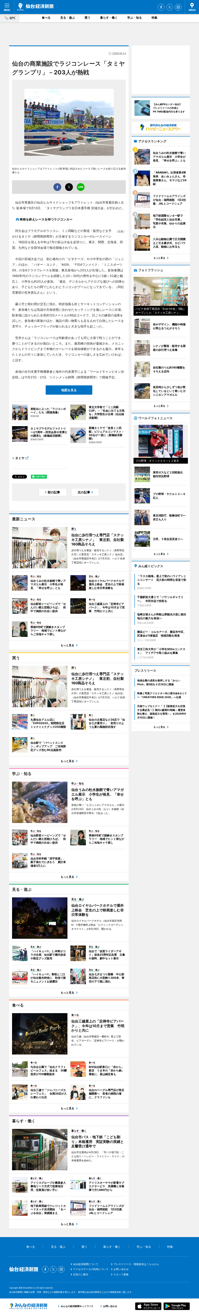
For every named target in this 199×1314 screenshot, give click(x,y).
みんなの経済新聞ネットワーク (28, 1306)
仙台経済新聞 (35, 7)
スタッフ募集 (121, 1274)
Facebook (161, 7)
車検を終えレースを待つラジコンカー (46, 219)
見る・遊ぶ (67, 17)
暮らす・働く (109, 17)
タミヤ (19, 458)
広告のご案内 (80, 1274)
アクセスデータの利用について (90, 1269)
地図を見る (69, 390)
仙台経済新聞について (85, 1264)
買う (87, 17)
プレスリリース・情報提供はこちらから (136, 1264)
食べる (46, 17)
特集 (154, 17)
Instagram (178, 7)
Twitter (169, 7)
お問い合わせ (121, 1269)
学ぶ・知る (134, 17)
